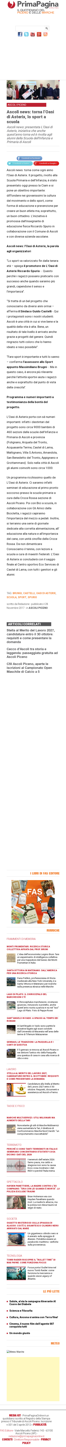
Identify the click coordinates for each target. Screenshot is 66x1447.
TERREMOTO (14, 1144)
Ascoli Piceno (38, 607)
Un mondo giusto (19, 1333)
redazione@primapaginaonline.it (26, 1436)
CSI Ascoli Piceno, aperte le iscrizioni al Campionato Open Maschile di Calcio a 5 (29, 667)
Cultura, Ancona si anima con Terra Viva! (33, 1317)
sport (22, 597)
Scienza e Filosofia (20, 1310)
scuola (12, 597)
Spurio (32, 597)
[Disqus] (33, 721)
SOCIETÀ (12, 1218)
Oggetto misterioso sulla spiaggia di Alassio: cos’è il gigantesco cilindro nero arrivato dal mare (33, 1226)
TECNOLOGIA (14, 1255)
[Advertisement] (33, 58)
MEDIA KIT (15, 1415)
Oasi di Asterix (46, 593)
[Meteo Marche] (15, 1351)
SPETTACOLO (15, 1181)
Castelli (29, 593)
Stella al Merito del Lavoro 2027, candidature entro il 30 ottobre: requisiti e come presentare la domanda (31, 636)
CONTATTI (7, 1439)
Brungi (17, 593)
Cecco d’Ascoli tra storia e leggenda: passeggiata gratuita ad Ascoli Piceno (32, 653)
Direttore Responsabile (26, 1439)
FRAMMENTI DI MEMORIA (21, 939)
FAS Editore (6, 1430)
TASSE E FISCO (16, 1106)
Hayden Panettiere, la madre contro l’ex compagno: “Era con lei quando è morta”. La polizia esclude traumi (33, 1189)
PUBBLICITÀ (39, 1424)
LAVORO (11, 1069)
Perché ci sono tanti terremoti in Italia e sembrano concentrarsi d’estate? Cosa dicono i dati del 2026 (32, 1152)
